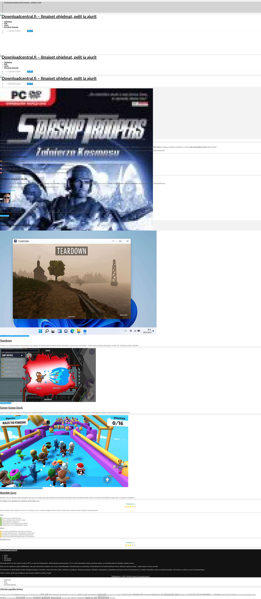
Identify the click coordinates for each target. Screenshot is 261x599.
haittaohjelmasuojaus (112, 594)
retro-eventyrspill (246, 594)
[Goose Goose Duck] (48, 401)
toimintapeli (80, 598)
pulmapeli (234, 594)
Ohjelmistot (8, 21)
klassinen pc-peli (157, 595)
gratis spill (101, 594)
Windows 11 (112, 597)
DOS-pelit (37, 594)
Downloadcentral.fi (143, 576)
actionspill (8, 594)
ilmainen (119, 594)
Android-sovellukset (6, 488)
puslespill (239, 594)
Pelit (5, 23)
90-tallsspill (2, 594)
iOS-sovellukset (18, 488)
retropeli (3, 598)
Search (30, 31)
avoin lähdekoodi (16, 594)
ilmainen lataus (126, 595)
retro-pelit (253, 594)
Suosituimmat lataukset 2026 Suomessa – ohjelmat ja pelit (22, 2)
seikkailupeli (29, 598)
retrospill (20, 597)
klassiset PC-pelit (171, 594)
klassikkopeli (147, 594)
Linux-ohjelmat (5, 336)
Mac (212, 594)
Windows (103, 597)
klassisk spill (194, 595)
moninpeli (217, 595)
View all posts (4, 216)
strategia (45, 597)
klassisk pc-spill (184, 594)
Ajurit (6, 25)
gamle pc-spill (82, 595)
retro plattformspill (11, 597)
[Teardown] (78, 334)
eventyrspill (71, 594)
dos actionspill (63, 594)
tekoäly (69, 598)
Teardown (6, 340)
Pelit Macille (17, 336)
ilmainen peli (138, 594)
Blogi (5, 557)
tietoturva (74, 598)
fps (76, 594)
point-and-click (225, 594)
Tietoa (6, 555)
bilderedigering (26, 594)
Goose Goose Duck (11, 408)
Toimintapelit (25, 336)
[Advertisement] (130, 39)
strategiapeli (56, 597)
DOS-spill (44, 594)
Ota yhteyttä (7, 558)
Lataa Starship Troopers (7, 190)
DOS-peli (32, 594)
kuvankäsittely (205, 594)
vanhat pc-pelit (90, 597)
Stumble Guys (8, 493)
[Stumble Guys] (64, 486)
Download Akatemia (11, 27)
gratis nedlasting (92, 594)
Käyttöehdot (7, 560)
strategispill (64, 597)
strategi (37, 597)
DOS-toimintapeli (54, 594)
